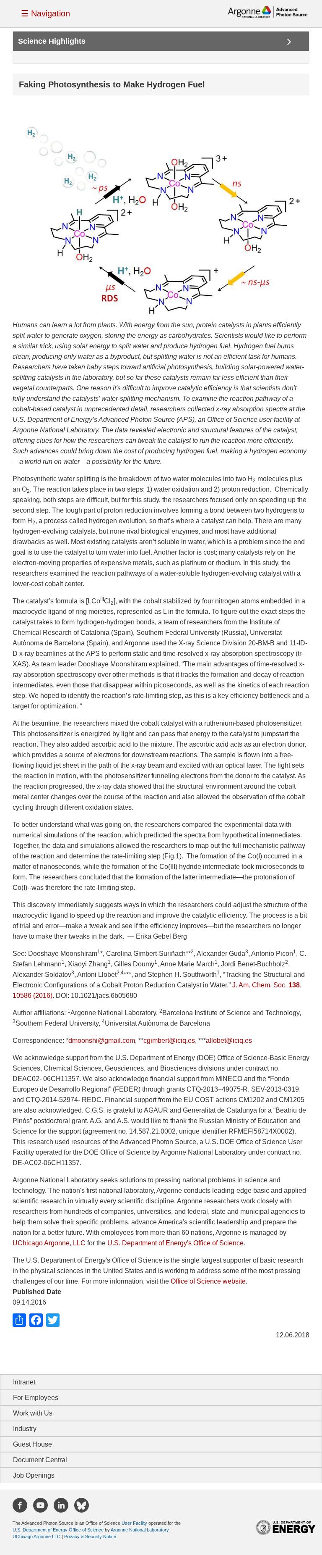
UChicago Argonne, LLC (49, 1243)
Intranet (24, 1382)
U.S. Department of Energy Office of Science (58, 1529)
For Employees (35, 1397)
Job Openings (34, 1475)
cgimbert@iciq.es (169, 1040)
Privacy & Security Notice (90, 1536)
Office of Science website (208, 1281)
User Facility (134, 1523)
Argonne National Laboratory (140, 1529)
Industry (24, 1428)
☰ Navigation (45, 13)
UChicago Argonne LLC (36, 1536)
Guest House (32, 1444)
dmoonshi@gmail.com (101, 1040)
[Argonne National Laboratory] (268, 11)
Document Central (40, 1459)
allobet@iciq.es (229, 1040)
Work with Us (32, 1413)
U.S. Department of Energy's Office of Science (175, 1243)
